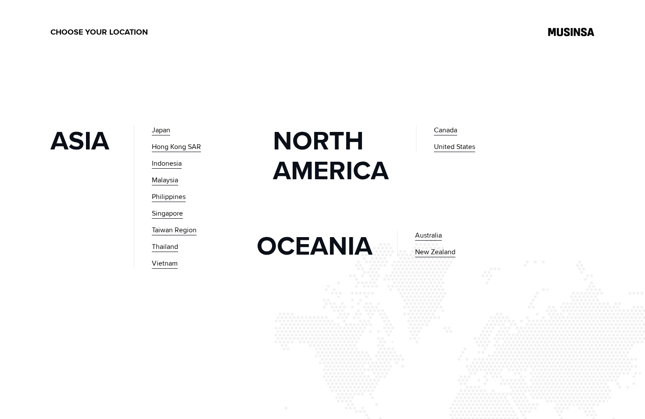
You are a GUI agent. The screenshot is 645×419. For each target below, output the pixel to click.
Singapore (167, 213)
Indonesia (167, 163)
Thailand (165, 246)
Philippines (169, 197)
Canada (445, 130)
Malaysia (165, 180)
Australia (428, 235)
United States (454, 147)
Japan (161, 130)
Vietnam (165, 263)
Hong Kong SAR (176, 147)
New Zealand (435, 252)
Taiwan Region (174, 230)
